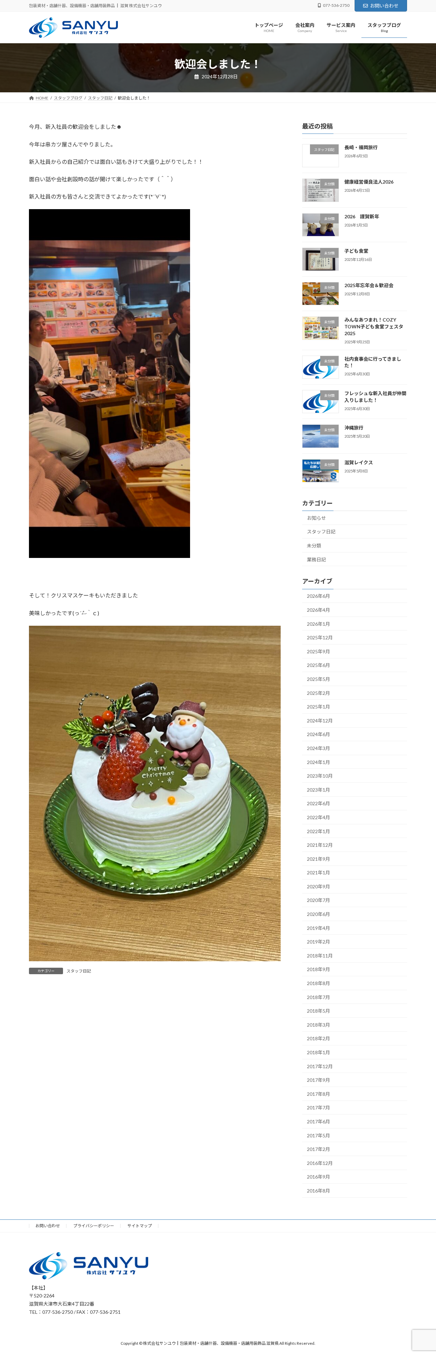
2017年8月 (318, 1094)
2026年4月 (318, 610)
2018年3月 (318, 1025)
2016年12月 (320, 1163)
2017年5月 (318, 1135)
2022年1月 (318, 831)
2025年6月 (318, 665)
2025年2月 (318, 693)
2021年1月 (318, 873)
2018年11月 (320, 956)
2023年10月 (320, 776)
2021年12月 (320, 845)
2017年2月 (318, 1149)
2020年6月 (318, 914)
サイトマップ (139, 1225)
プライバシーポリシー (93, 1225)
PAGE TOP (419, 1308)
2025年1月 (318, 707)
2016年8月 (318, 1191)
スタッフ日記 (78, 971)
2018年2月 (318, 1039)
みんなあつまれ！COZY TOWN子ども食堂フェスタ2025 (373, 326)
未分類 (314, 545)
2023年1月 (318, 790)
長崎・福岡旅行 (361, 147)
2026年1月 (318, 624)
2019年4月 (318, 928)
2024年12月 (320, 720)
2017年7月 (318, 1108)
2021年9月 (318, 859)
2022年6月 (318, 804)
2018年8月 (318, 983)
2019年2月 (318, 942)
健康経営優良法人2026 (368, 182)
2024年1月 (318, 762)
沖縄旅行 (353, 428)
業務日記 (316, 559)
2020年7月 (318, 900)
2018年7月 (318, 997)
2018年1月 (318, 1052)
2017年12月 (320, 1066)
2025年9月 (318, 651)
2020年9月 (318, 886)
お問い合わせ (384, 6)
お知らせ (316, 518)
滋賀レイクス (358, 462)
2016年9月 (318, 1177)
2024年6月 (318, 734)
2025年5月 (318, 679)
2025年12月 (320, 638)
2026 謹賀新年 (361, 216)
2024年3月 (318, 748)
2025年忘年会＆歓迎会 (368, 286)
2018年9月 (318, 969)
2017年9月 (318, 1080)
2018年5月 (318, 1011)
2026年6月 (318, 596)
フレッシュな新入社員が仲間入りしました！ (375, 396)
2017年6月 (318, 1121)
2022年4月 (318, 817)
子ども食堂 (356, 251)
